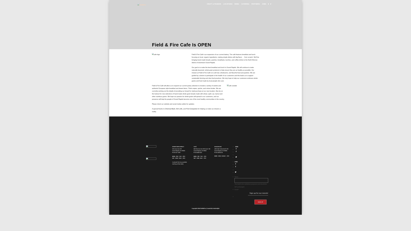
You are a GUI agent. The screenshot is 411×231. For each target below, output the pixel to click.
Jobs (236, 146)
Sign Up (260, 202)
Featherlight (216, 208)
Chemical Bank (170, 109)
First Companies (191, 109)
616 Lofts (179, 109)
